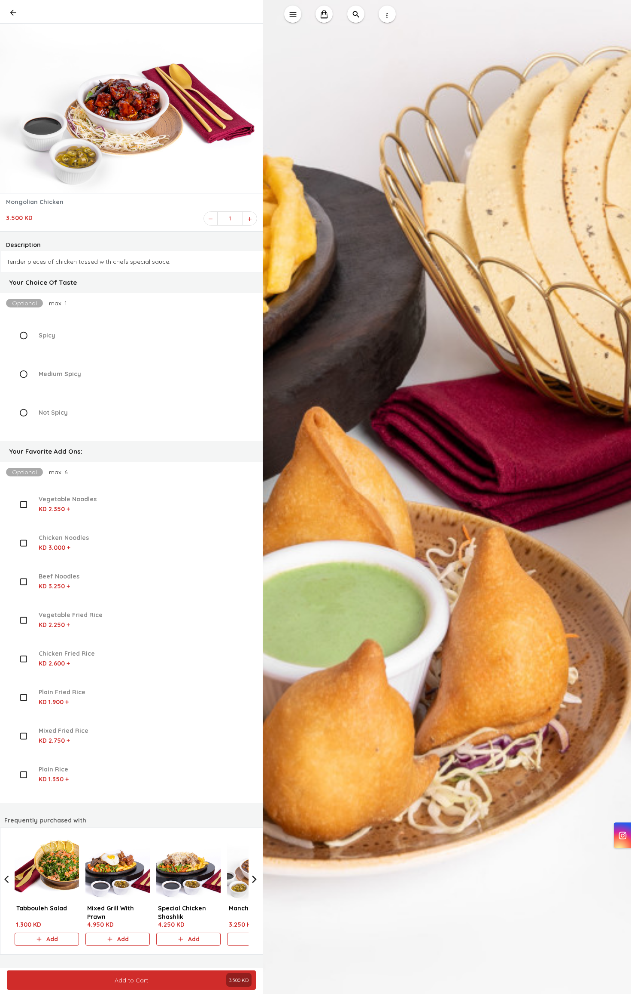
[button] (131, 282)
